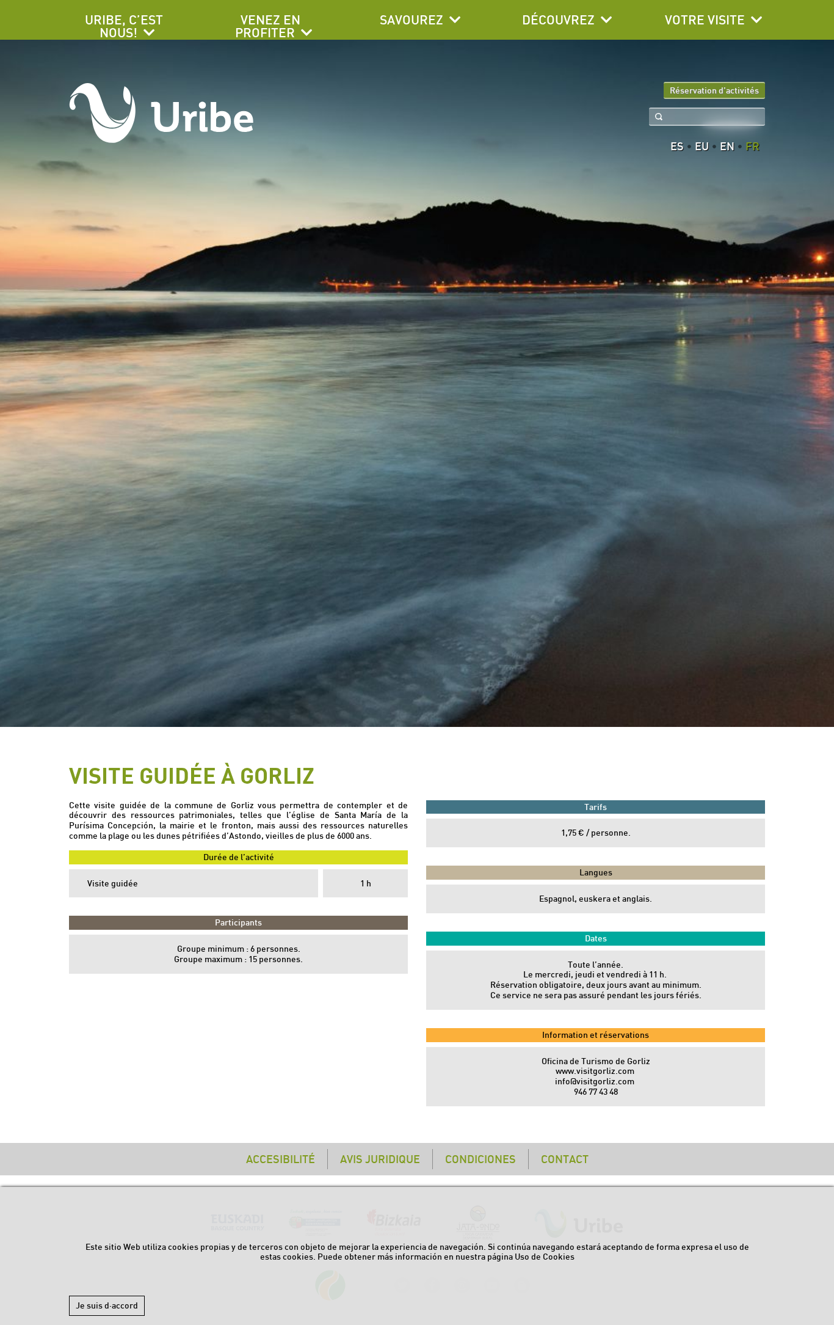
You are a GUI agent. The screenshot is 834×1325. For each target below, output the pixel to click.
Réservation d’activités (714, 90)
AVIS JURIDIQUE (380, 1159)
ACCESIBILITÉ (280, 1159)
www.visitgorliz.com (595, 1070)
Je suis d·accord (107, 1305)
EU (702, 146)
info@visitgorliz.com (594, 1081)
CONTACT (565, 1159)
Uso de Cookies (545, 1256)
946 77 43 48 (596, 1091)
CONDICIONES (480, 1159)
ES (677, 146)
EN (727, 146)
